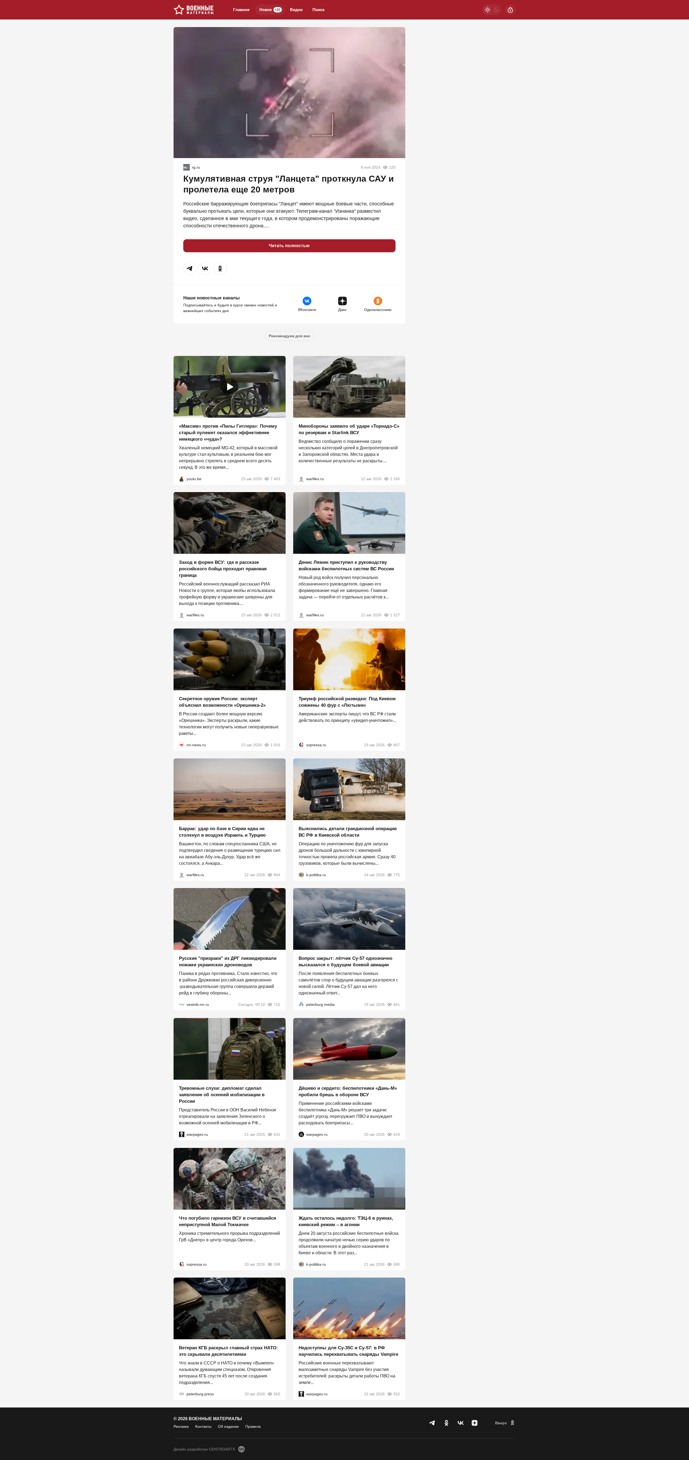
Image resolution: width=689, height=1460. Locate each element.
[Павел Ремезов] (182, 615)
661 (396, 1004)
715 (277, 1004)
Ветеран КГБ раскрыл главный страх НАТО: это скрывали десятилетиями (228, 1351)
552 (396, 1394)
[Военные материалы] (194, 9)
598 (277, 1264)
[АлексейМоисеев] (186, 167)
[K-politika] (301, 874)
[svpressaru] (301, 745)
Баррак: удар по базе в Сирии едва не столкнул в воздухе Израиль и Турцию (222, 831)
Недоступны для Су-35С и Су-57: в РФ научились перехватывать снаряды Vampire (348, 1351)
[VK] (460, 1423)
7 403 (275, 478)
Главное (241, 9)
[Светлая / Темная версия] (492, 9)
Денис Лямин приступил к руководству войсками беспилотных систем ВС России (346, 565)
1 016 (275, 745)
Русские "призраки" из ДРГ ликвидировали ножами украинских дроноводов (227, 961)
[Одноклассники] (446, 1423)
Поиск (318, 9)
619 (396, 1134)
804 (277, 874)
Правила (253, 1426)
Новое (269, 9)
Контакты (203, 1426)
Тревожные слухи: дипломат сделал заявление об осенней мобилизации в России (222, 1095)
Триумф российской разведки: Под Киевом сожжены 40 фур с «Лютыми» (347, 702)
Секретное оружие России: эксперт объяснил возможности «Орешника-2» (222, 702)
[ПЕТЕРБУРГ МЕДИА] (301, 1004)
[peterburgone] (301, 1134)
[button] (189, 268)
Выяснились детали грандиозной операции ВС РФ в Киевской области (348, 831)
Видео (296, 9)
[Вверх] (505, 1423)
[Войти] (510, 9)
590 (396, 1264)
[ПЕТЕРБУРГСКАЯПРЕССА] (182, 1394)
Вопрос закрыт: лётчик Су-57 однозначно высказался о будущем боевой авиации (345, 961)
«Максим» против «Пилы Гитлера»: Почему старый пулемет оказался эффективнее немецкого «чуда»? (228, 432)
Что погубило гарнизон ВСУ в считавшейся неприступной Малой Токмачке (227, 1221)
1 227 (395, 615)
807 (396, 745)
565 (277, 1394)
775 (396, 874)
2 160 (395, 478)
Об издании (228, 1426)
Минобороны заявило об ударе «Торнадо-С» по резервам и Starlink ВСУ (349, 429)
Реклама (181, 1426)
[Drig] (182, 1004)
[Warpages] (182, 1134)
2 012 (275, 615)
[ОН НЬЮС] (182, 745)
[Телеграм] (432, 1423)
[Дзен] (474, 1423)
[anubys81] (182, 478)
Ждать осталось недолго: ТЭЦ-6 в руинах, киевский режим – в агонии (346, 1221)
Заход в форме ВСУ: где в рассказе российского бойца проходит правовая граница (223, 569)
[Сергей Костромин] (301, 478)
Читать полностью (289, 245)
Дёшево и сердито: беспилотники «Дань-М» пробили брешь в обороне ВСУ (348, 1091)
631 (277, 1134)
